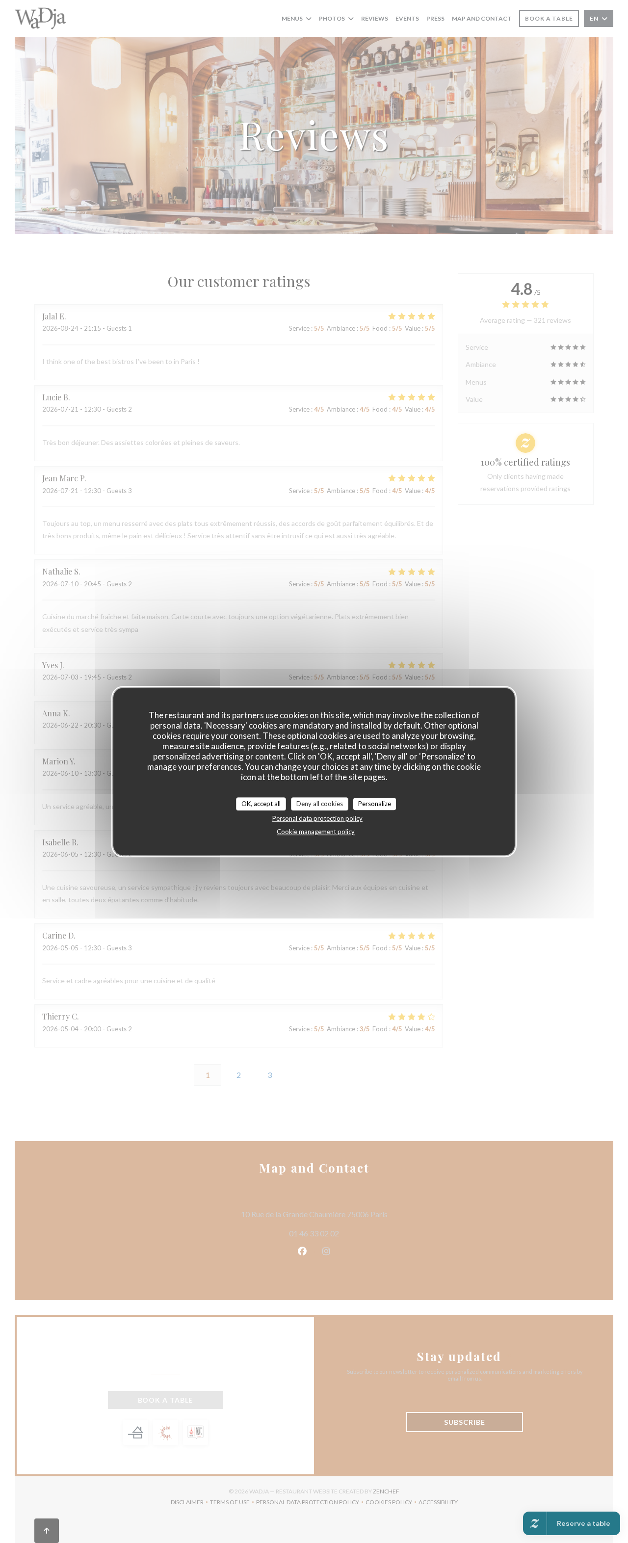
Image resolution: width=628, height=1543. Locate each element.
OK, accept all (261, 804)
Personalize (374, 804)
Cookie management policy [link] (316, 832)
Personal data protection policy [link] (317, 818)
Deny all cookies (319, 804)
